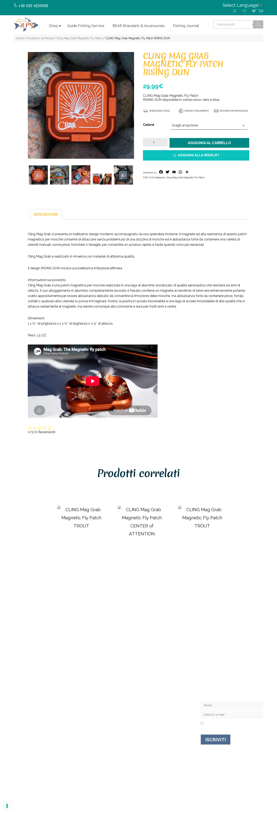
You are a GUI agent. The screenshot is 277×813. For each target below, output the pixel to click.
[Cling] (80, 175)
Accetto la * (220, 723)
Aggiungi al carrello (209, 143)
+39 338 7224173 (32, 712)
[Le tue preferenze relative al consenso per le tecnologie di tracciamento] (7, 806)
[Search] (258, 24)
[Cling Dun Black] (123, 175)
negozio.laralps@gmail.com (41, 716)
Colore (148, 125)
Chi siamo (146, 697)
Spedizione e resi (153, 710)
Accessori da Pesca (40, 38)
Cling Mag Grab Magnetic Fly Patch (79, 38)
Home (20, 38)
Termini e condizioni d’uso (160, 717)
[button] (196, 155)
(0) (261, 11)
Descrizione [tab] (46, 214)
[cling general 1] (59, 175)
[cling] (102, 179)
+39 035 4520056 (32, 708)
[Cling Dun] (81, 105)
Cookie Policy (178, 786)
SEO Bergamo (199, 786)
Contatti (145, 704)
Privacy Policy (227, 723)
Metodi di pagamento (157, 723)
